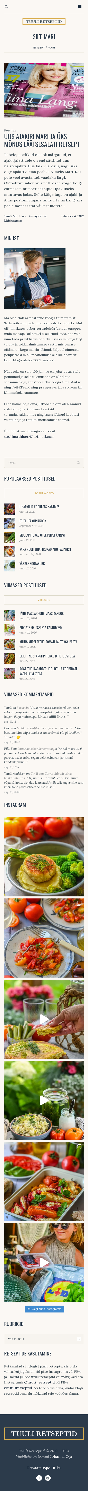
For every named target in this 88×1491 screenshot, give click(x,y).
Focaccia (23, 708)
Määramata (13, 220)
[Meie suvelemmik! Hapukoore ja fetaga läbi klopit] (44, 1100)
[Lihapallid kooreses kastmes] (9, 508)
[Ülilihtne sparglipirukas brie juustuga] (9, 658)
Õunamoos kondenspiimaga (37, 749)
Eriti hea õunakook (32, 521)
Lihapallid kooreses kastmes (39, 506)
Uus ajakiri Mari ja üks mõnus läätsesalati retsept (42, 140)
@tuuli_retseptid (39, 1382)
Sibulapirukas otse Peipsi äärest (42, 535)
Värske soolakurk (32, 563)
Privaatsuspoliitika (44, 1467)
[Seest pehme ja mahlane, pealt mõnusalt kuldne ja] (44, 1019)
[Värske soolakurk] (9, 565)
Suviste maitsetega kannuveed (40, 627)
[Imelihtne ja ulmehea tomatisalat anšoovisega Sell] (44, 938)
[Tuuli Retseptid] (44, 21)
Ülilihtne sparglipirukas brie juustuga (47, 656)
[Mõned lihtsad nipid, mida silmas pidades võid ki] (44, 1262)
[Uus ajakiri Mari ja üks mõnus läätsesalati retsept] (44, 89)
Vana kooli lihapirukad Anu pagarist (45, 549)
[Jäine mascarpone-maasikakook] (9, 615)
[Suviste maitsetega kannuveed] (9, 629)
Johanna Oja (61, 1456)
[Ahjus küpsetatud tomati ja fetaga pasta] (9, 643)
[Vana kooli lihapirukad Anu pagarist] (9, 551)
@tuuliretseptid (18, 1388)
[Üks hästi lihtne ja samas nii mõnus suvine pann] (44, 1181)
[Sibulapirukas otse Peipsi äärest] (9, 537)
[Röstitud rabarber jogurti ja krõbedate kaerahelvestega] (9, 673)
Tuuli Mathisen (15, 216)
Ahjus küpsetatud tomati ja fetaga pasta (48, 641)
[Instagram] (48, 1478)
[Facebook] (39, 1478)
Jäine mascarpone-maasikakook (41, 613)
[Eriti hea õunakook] (9, 523)
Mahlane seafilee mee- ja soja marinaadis (45, 728)
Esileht (39, 47)
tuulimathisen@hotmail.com (29, 436)
